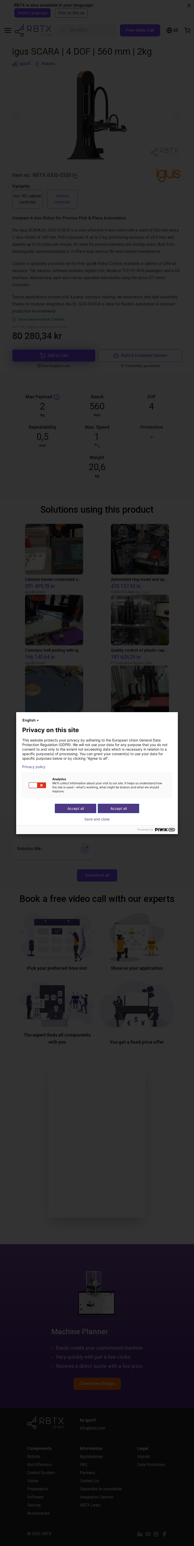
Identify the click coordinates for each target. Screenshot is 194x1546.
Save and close (97, 819)
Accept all (118, 808)
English (29, 720)
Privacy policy (33, 767)
